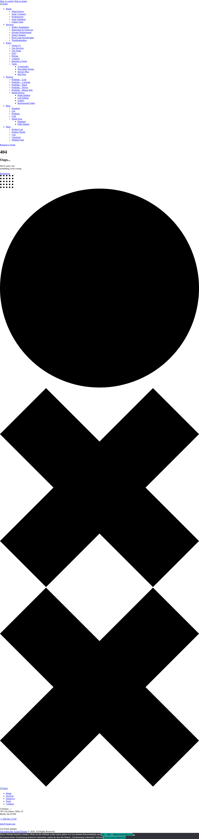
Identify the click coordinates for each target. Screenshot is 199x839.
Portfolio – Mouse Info (22, 90)
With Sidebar (23, 124)
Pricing (15, 56)
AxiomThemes (20, 831)
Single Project (18, 92)
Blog (8, 106)
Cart (14, 134)
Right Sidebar (23, 95)
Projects (9, 77)
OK (103, 834)
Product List (17, 129)
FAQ (14, 53)
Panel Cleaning (19, 35)
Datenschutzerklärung (122, 834)
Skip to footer (20, 1)
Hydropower (17, 16)
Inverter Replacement (21, 32)
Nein (109, 834)
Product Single (18, 132)
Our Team (16, 51)
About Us (16, 45)
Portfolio (16, 113)
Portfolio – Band (19, 85)
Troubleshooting (19, 40)
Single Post (17, 119)
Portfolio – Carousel (21, 82)
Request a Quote (19, 61)
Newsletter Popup (25, 69)
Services (10, 24)
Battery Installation (20, 27)
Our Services (18, 48)
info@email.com (7, 824)
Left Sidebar (23, 98)
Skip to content (7, 1)
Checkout (16, 137)
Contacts (16, 58)
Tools (14, 64)
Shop (8, 127)
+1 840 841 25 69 (8, 819)
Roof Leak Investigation (23, 37)
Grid (14, 116)
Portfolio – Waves (20, 87)
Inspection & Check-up (22, 30)
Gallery (20, 100)
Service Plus (23, 71)
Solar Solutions (19, 19)
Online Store (17, 22)
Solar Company (19, 14)
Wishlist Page (18, 140)
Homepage (5, 173)
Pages (8, 43)
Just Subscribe (6, 831)
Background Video (26, 103)
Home (9, 9)
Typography (23, 66)
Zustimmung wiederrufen (114, 837)
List (13, 111)
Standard (16, 108)
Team (8, 801)
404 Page (21, 74)
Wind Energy (18, 11)
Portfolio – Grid (19, 79)
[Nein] (134, 835)
